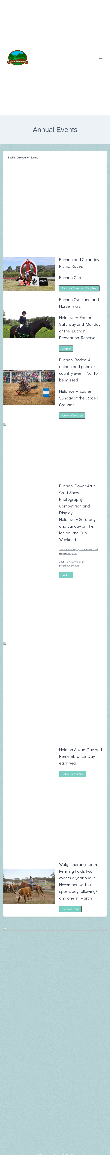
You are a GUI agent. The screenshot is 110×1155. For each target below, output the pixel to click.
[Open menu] (100, 58)
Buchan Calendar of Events (23, 157)
